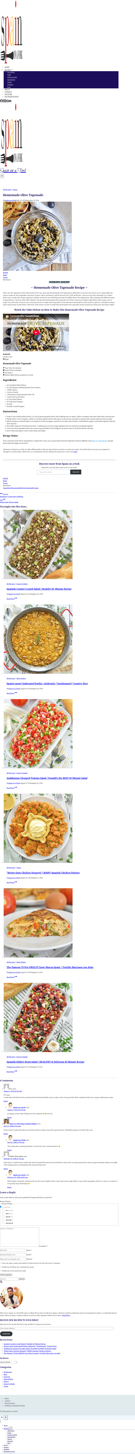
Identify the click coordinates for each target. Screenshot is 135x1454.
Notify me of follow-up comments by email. (18, 1267)
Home (7, 67)
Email (29, 1255)
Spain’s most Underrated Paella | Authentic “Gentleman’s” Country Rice (47, 683)
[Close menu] (0, 1421)
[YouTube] (10, 102)
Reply (6, 1101)
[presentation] (61, 545)
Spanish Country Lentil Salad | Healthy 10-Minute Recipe (39, 589)
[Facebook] (1, 102)
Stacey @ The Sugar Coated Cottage (23, 1124)
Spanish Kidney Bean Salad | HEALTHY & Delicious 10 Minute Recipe (45, 1061)
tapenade (29, 488)
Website (29, 1259)
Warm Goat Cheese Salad (9, 501)
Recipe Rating (5, 1201)
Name (29, 1250)
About (7, 89)
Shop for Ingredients (99, 441)
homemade (15, 488)
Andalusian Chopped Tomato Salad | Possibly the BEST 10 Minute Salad (47, 778)
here (75, 452)
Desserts (10, 84)
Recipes (6, 1428)
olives (22, 488)
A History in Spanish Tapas (15, 1405)
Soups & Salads (12, 77)
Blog (9, 87)
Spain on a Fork (10, 200)
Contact (8, 92)
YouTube (8, 94)
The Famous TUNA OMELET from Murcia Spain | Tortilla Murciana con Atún (50, 967)
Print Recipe (65, 282)
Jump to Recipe (54, 282)
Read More (12, 599)
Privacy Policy (10, 1403)
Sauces (9, 82)
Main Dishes (11, 80)
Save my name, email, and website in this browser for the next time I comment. (31, 1263)
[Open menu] (2, 176)
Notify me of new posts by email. (14, 1271)
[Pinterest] (7, 102)
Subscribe (75, 472)
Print (6, 359)
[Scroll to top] (2, 1418)
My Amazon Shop (11, 97)
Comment (43, 1246)
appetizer (7, 488)
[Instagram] (4, 102)
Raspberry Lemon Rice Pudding (11, 496)
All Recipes (11, 72)
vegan (36, 488)
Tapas (9, 75)
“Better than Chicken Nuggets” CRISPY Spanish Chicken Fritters (43, 872)
